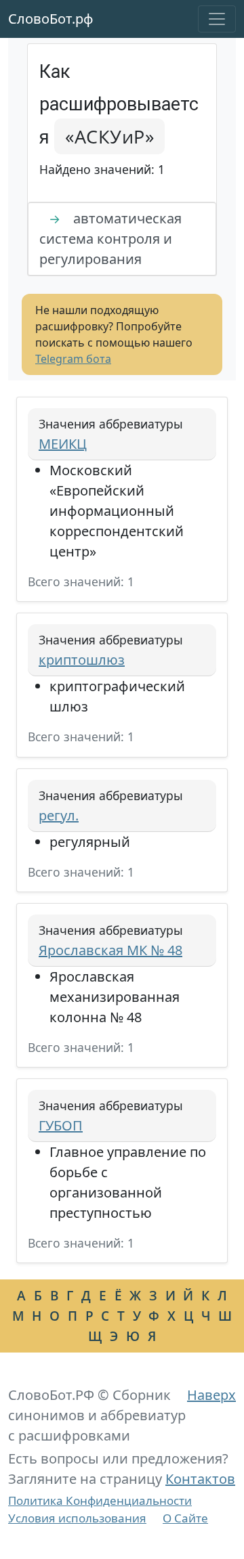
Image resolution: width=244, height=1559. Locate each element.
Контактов (200, 1479)
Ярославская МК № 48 (110, 950)
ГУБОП (61, 1125)
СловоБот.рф (51, 18)
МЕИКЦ (63, 444)
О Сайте (185, 1518)
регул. (59, 815)
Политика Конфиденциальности (100, 1500)
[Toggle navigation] (217, 18)
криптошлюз (82, 660)
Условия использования (77, 1518)
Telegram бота (73, 358)
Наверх (211, 1395)
